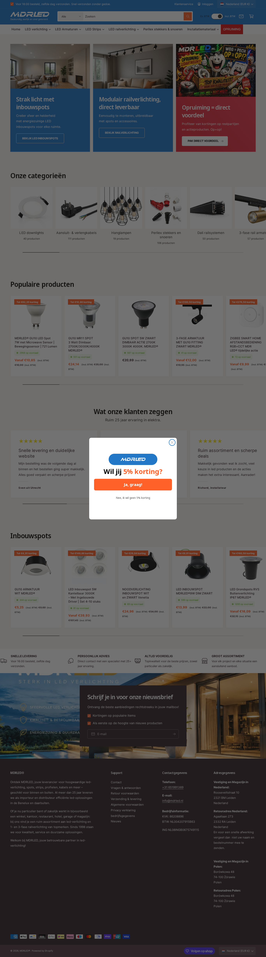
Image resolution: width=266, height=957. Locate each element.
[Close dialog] (172, 442)
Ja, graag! (133, 484)
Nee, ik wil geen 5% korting (133, 498)
